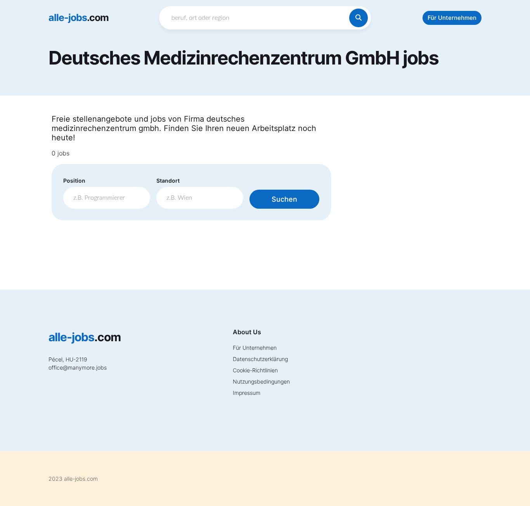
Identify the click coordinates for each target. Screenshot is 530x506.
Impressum (246, 392)
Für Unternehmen (452, 17)
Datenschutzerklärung (260, 359)
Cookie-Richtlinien (255, 370)
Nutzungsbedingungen (261, 381)
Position (74, 180)
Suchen (284, 199)
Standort (168, 180)
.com (78, 17)
